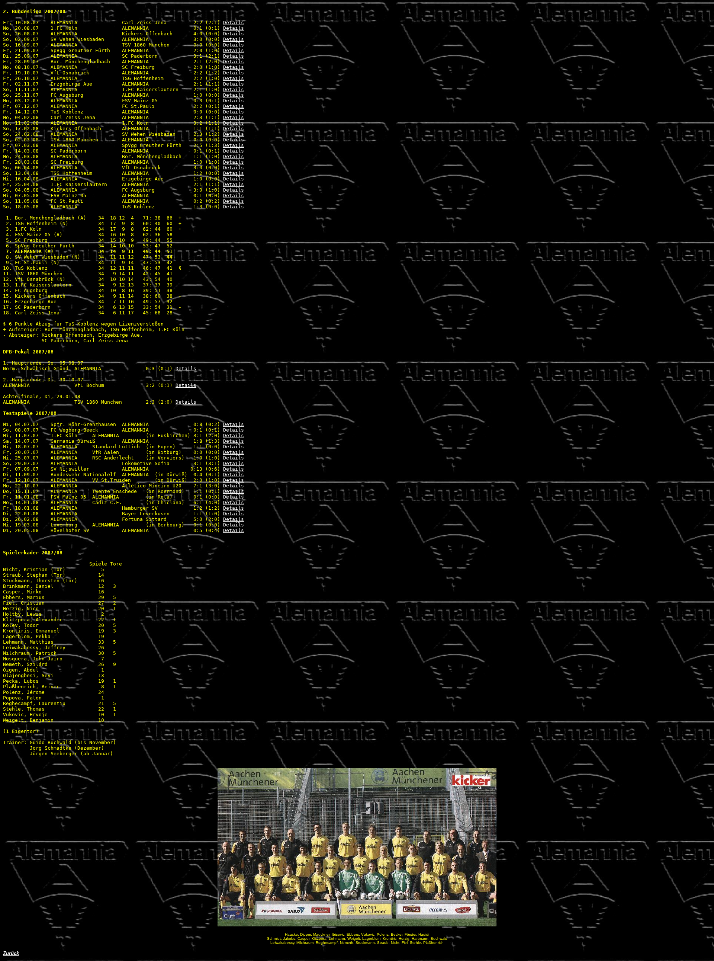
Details (233, 22)
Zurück (11, 953)
